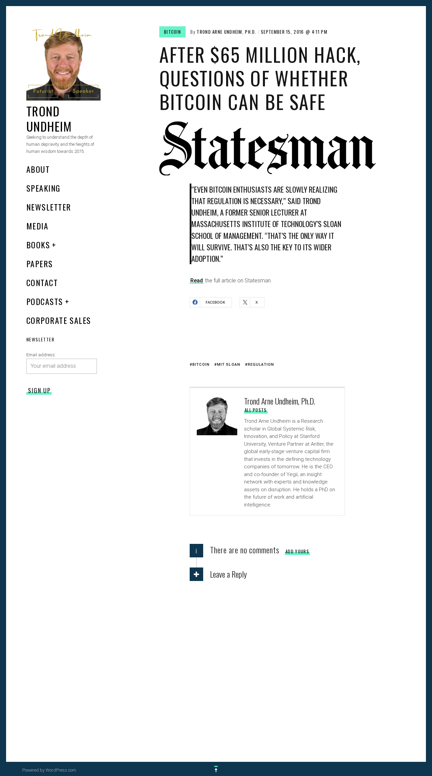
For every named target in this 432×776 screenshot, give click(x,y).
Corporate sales (58, 320)
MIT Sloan (228, 364)
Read (196, 280)
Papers (39, 263)
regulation (261, 364)
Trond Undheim (49, 118)
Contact (42, 282)
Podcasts (44, 301)
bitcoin (172, 31)
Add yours (297, 551)
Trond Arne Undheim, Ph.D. (226, 31)
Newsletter (48, 207)
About (38, 169)
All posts (256, 410)
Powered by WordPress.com (49, 770)
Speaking (43, 188)
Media (37, 226)
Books (38, 245)
